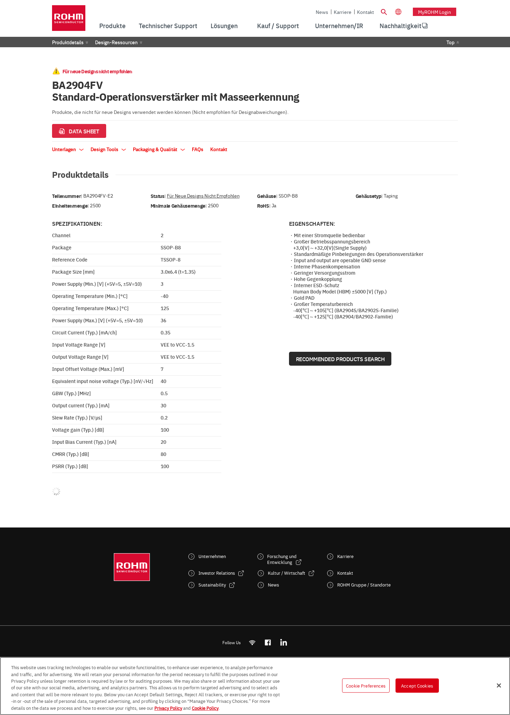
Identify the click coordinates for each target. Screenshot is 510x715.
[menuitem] (400, 25)
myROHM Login (434, 11)
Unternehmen (212, 556)
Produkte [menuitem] (112, 25)
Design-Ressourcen (116, 42)
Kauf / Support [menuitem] (278, 25)
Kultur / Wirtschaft (286, 573)
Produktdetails (68, 42)
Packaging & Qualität (155, 149)
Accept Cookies (417, 685)
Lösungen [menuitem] (224, 25)
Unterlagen (64, 149)
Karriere (342, 11)
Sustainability (212, 585)
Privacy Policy (168, 708)
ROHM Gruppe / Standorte (364, 585)
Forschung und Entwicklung (282, 559)
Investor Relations (216, 573)
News (322, 11)
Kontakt (365, 11)
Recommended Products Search (340, 359)
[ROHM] (68, 20)
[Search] (384, 11)
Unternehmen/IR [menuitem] (339, 25)
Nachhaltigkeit (401, 25)
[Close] (499, 685)
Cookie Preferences (365, 685)
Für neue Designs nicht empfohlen (203, 195)
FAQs (197, 149)
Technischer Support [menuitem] (168, 25)
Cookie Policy (205, 708)
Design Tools (105, 149)
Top (450, 42)
